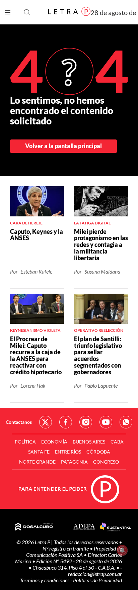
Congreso (106, 462)
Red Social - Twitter (46, 422)
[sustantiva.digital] (115, 527)
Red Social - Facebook (66, 422)
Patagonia (74, 462)
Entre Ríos (68, 452)
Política (25, 442)
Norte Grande (37, 462)
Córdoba (98, 452)
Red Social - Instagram (86, 422)
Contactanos (19, 422)
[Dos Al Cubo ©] (34, 527)
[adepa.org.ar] (84, 527)
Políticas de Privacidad (97, 580)
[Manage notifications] (122, 550)
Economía (54, 442)
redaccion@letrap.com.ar (95, 574)
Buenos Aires (89, 442)
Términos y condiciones (45, 580)
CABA (117, 442)
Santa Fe (39, 452)
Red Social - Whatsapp (126, 422)
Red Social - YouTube (106, 422)
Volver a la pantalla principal (63, 146)
